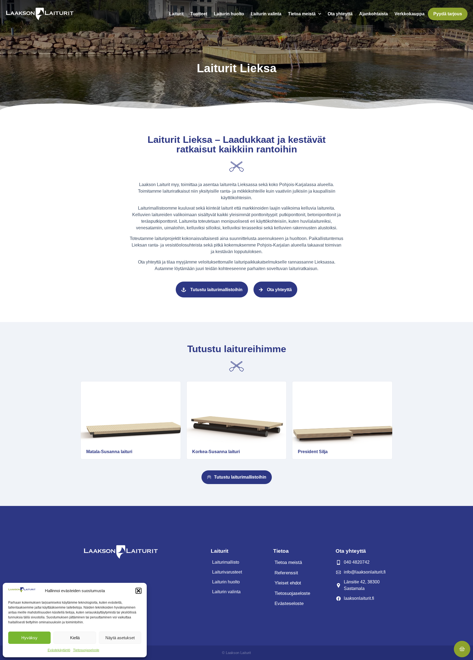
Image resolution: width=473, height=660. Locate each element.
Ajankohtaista (373, 13)
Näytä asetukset (120, 637)
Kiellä (75, 637)
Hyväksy (29, 637)
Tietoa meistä (302, 13)
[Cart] (462, 649)
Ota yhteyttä (340, 13)
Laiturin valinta (266, 13)
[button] (138, 591)
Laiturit (176, 13)
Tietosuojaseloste (86, 650)
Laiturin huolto (229, 13)
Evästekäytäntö (59, 650)
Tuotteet (198, 13)
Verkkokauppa (409, 13)
